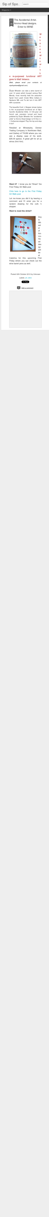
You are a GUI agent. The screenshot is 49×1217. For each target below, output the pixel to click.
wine (30, 277)
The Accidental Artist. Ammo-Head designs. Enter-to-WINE (25, 23)
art (26, 277)
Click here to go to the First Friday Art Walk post (25, 192)
